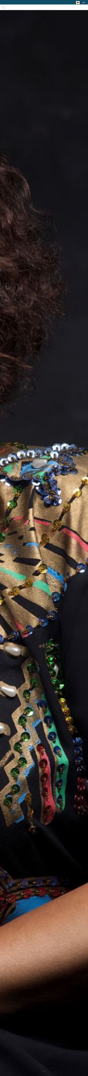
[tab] (41, 1071)
